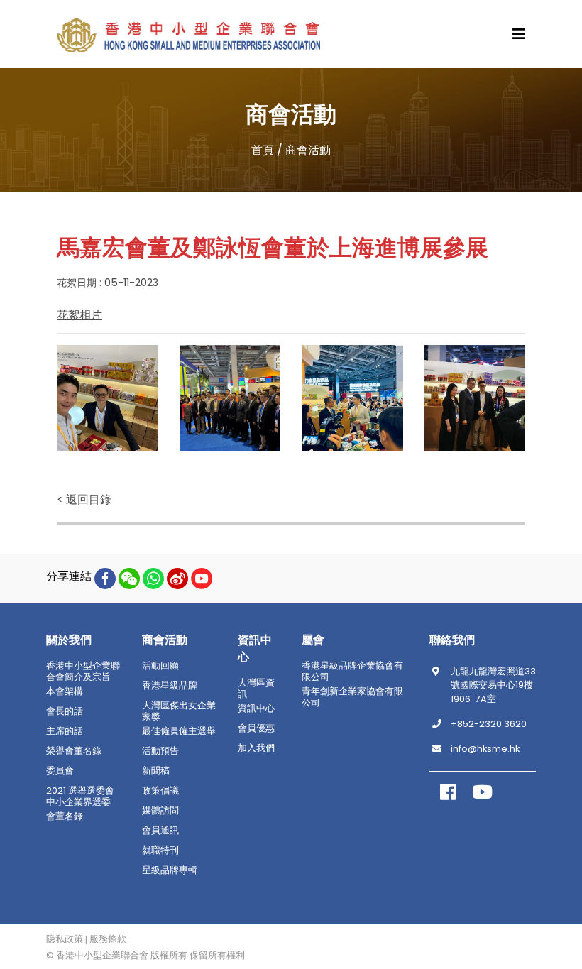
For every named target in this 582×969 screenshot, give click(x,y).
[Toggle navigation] (519, 34)
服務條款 (107, 939)
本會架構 (64, 691)
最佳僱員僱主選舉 (179, 731)
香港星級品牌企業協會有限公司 (352, 671)
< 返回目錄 (84, 499)
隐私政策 (64, 939)
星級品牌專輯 (169, 870)
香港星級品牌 (169, 685)
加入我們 (256, 748)
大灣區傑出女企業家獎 (179, 711)
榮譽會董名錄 (73, 751)
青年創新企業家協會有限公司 (352, 697)
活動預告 (160, 751)
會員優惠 (256, 728)
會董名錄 (64, 816)
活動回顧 (160, 666)
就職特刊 (160, 850)
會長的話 (64, 711)
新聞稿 (156, 771)
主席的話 (64, 731)
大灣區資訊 (256, 688)
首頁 (262, 150)
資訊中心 (256, 708)
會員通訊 (160, 830)
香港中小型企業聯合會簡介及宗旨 (83, 671)
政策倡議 (160, 790)
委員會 (60, 771)
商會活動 (308, 150)
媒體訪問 (160, 810)
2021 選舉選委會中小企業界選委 (80, 796)
